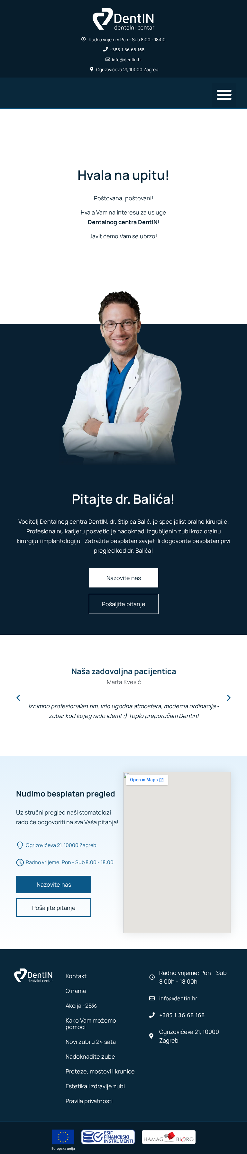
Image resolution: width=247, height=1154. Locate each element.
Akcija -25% (81, 1005)
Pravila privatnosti (89, 1101)
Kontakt (76, 976)
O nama (76, 991)
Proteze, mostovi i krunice (100, 1071)
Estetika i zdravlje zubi (95, 1086)
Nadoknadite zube (90, 1056)
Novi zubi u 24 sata (91, 1041)
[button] (224, 95)
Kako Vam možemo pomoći (91, 1023)
